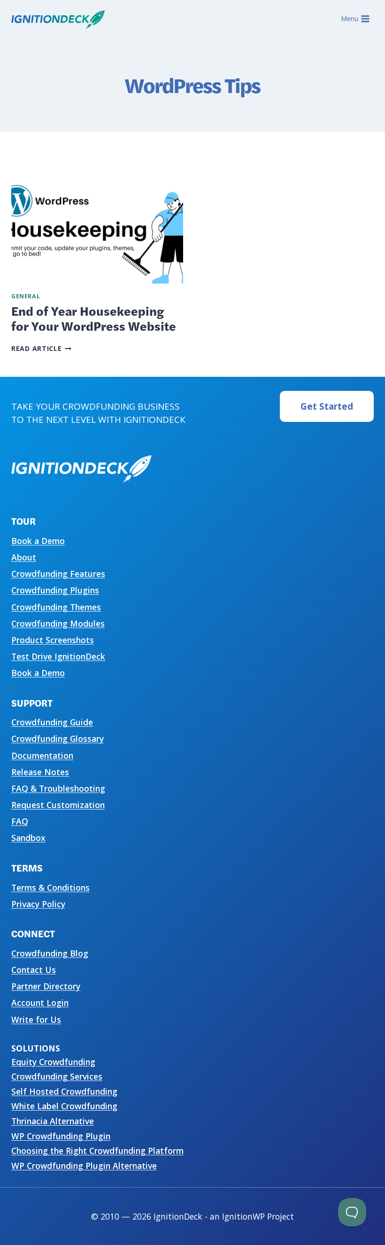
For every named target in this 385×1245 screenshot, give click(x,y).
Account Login (40, 1002)
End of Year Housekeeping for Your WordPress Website (93, 318)
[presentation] (97, 226)
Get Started (326, 406)
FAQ (19, 821)
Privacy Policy (38, 904)
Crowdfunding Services (56, 1076)
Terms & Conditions (50, 887)
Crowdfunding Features (58, 573)
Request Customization (58, 804)
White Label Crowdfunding (64, 1106)
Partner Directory (45, 986)
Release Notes (40, 772)
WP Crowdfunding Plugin (60, 1136)
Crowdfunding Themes (56, 607)
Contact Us (33, 969)
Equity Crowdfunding (53, 1061)
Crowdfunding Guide (52, 722)
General (25, 296)
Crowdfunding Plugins (55, 590)
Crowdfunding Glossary (57, 738)
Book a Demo (38, 540)
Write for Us (36, 1019)
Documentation (42, 755)
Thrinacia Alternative (52, 1121)
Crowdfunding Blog (49, 953)
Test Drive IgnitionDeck (58, 656)
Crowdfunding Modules (58, 623)
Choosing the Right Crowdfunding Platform (97, 1150)
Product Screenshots (52, 640)
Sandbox (28, 837)
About (23, 557)
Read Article (41, 348)
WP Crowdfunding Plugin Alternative (84, 1165)
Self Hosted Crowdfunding (64, 1091)
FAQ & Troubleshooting (58, 788)
